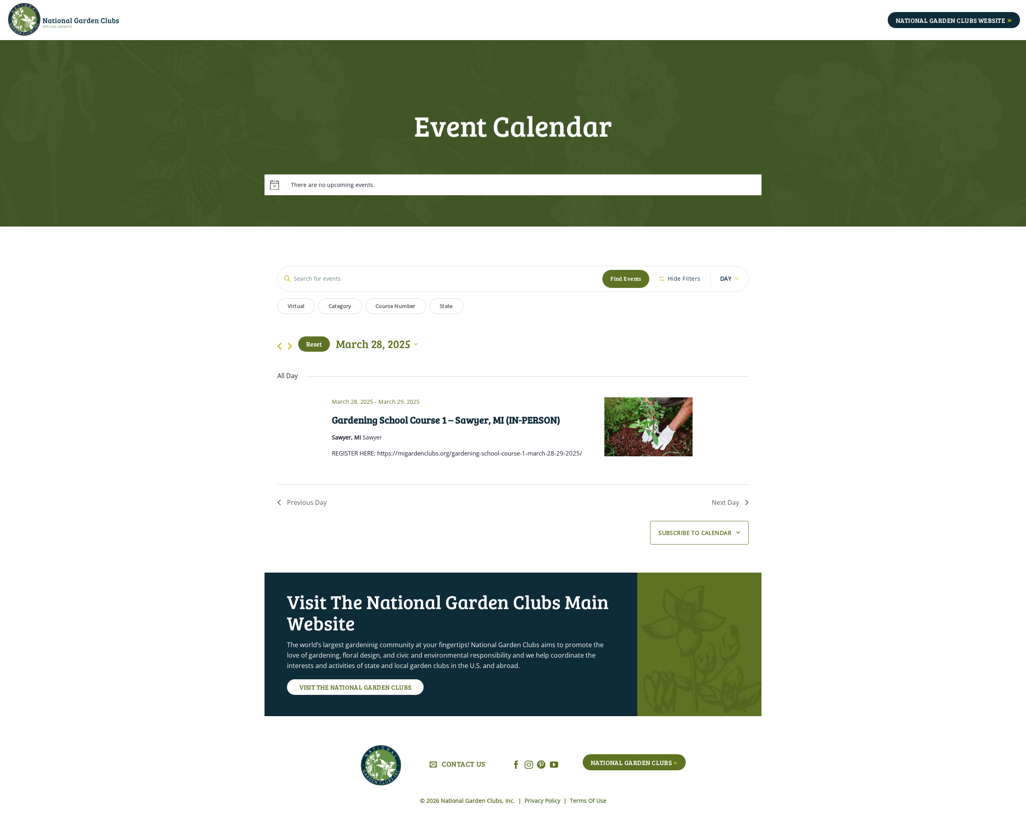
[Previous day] (279, 346)
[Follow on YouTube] (554, 765)
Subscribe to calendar (694, 533)
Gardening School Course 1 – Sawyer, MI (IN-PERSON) (446, 419)
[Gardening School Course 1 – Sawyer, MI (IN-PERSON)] (676, 426)
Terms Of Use (588, 800)
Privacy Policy (543, 800)
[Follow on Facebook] (516, 765)
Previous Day (307, 502)
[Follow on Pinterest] (541, 765)
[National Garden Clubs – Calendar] (76, 20)
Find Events (625, 278)
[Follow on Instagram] (529, 765)
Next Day (725, 502)
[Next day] (290, 346)
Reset (314, 344)
